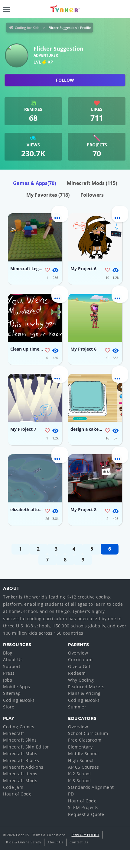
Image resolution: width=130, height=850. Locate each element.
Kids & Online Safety (23, 842)
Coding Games (18, 727)
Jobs (7, 680)
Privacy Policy (85, 835)
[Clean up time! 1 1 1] (35, 318)
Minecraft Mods (92, 183)
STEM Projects (83, 807)
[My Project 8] (95, 478)
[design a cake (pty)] (95, 398)
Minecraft (13, 733)
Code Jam (13, 787)
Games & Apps (34, 183)
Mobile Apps (16, 686)
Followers (92, 195)
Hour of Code (17, 794)
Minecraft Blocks (21, 760)
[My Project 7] (35, 398)
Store (9, 707)
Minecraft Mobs (20, 753)
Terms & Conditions (49, 835)
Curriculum (80, 659)
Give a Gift (79, 666)
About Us (13, 659)
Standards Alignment (91, 787)
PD (71, 794)
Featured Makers (86, 686)
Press (9, 673)
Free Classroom (84, 740)
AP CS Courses (83, 767)
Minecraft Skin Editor (26, 747)
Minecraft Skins (20, 740)
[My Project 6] (95, 237)
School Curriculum (88, 733)
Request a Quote (86, 814)
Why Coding (81, 680)
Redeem (77, 673)
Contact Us (79, 842)
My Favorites (48, 195)
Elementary (80, 747)
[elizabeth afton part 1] (35, 478)
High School (81, 760)
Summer (77, 707)
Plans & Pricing (84, 693)
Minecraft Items (20, 774)
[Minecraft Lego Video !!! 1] (35, 237)
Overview (78, 653)
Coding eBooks (19, 700)
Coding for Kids (27, 27)
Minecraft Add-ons (23, 767)
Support (12, 666)
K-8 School (79, 780)
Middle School (83, 753)
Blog (7, 653)
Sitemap (12, 693)
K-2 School (79, 774)
